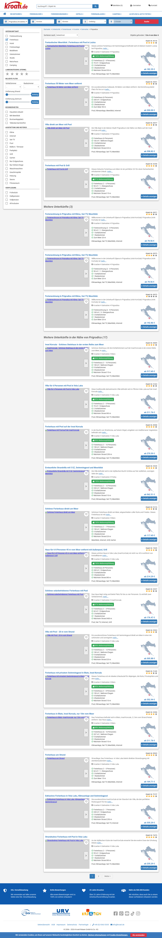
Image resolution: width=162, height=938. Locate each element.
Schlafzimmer (11, 83)
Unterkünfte (56, 29)
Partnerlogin (83, 925)
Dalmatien (84, 29)
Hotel (12, 43)
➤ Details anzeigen (149, 73)
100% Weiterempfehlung (104, 56)
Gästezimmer (15, 54)
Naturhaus (14, 62)
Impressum (61, 925)
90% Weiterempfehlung (103, 686)
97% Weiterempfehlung (103, 604)
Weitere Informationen (97, 935)
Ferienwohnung (16, 36)
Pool (11, 143)
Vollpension (14, 200)
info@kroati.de (118, 925)
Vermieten (137, 5)
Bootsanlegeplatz (16, 119)
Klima (12, 132)
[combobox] (15, 21)
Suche (146, 22)
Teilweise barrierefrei (18, 123)
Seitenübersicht (44, 925)
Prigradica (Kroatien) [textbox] (17, 22)
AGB (53, 925)
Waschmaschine (16, 169)
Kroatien (76, 29)
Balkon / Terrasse (16, 147)
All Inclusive (14, 203)
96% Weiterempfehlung (103, 358)
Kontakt (153, 5)
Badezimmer (29, 83)
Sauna (12, 179)
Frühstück (14, 193)
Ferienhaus (14, 40)
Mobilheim (14, 51)
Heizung (13, 176)
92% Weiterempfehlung (103, 399)
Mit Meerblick (15, 116)
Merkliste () (118, 5)
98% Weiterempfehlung (103, 728)
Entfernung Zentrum (14, 99)
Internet (13, 136)
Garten (12, 158)
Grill (11, 154)
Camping (13, 65)
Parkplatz (13, 150)
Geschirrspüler (15, 172)
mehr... (105, 48)
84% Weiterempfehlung (103, 645)
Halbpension (14, 196)
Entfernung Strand (13, 91)
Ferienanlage (15, 47)
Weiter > (107, 876)
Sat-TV (12, 140)
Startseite (47, 29)
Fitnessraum (14, 183)
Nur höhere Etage (16, 165)
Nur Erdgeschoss (16, 161)
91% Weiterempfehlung (103, 179)
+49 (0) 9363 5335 (101, 925)
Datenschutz (72, 925)
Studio (12, 58)
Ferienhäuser (66, 29)
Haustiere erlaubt (16, 112)
